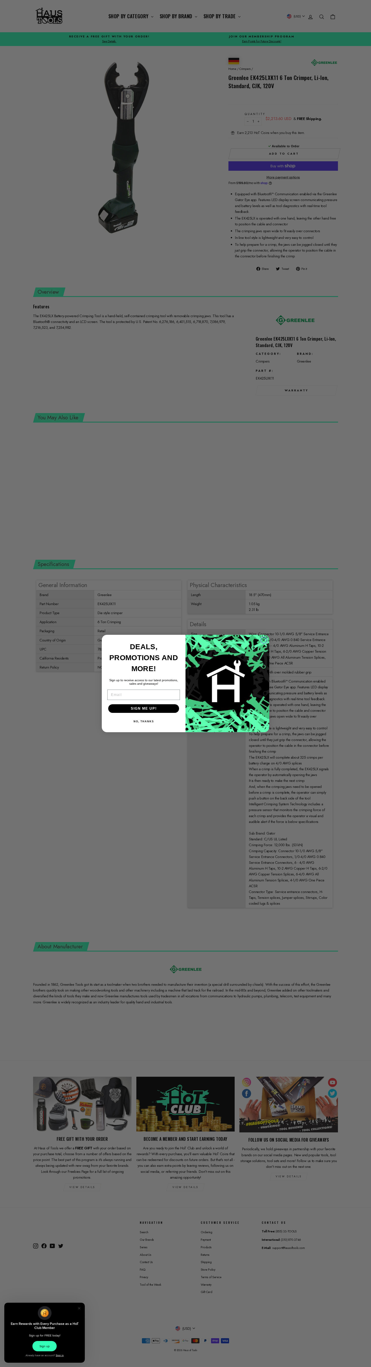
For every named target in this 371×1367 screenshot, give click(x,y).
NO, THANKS (144, 721)
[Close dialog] (264, 640)
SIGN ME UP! (144, 708)
